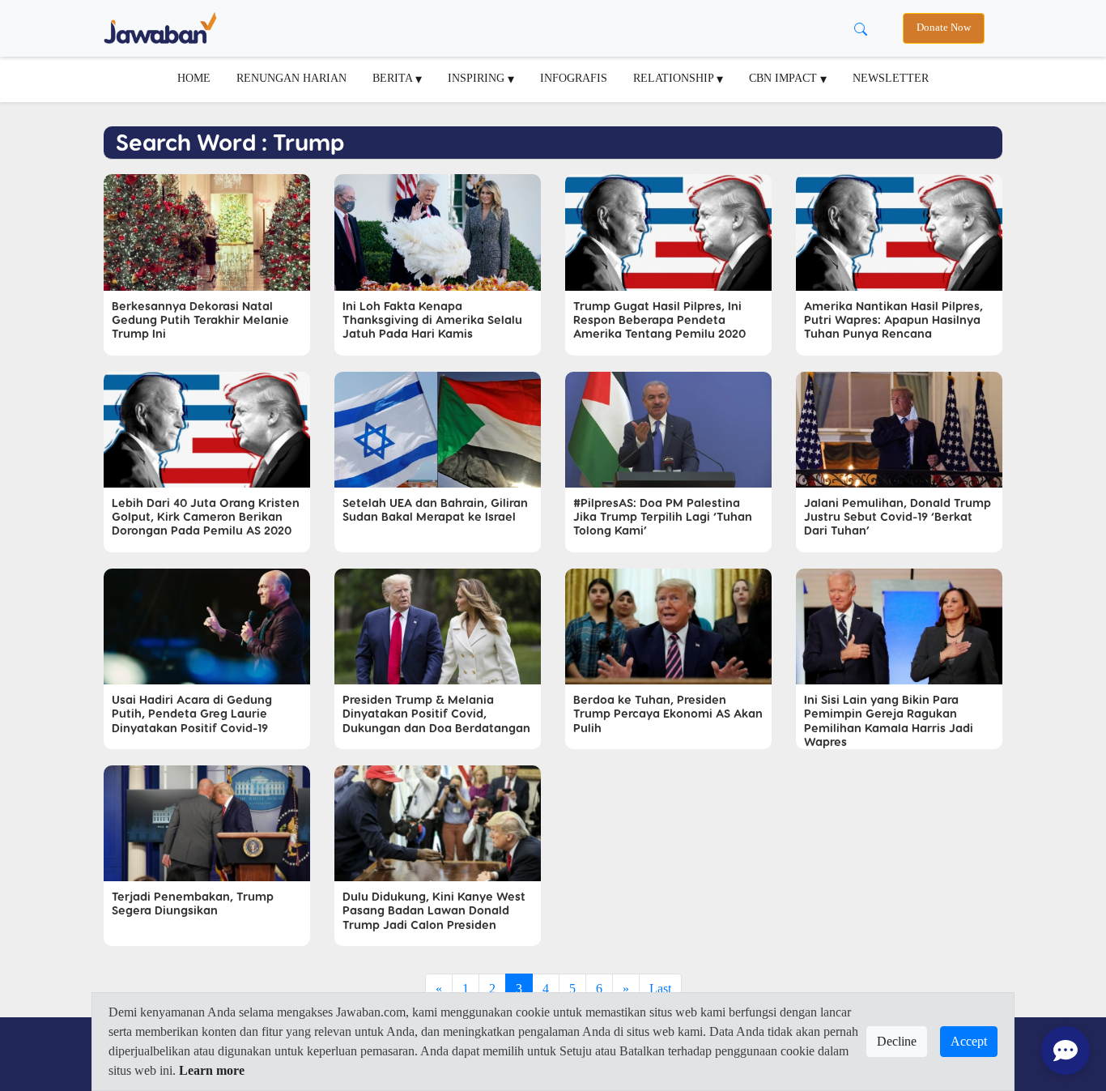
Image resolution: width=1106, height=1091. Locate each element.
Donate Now (944, 27)
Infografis (573, 77)
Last (660, 988)
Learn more (212, 1070)
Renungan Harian (291, 77)
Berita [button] (393, 77)
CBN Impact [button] (784, 77)
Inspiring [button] (478, 77)
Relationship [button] (675, 77)
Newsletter (891, 77)
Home (194, 77)
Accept (969, 1041)
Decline (897, 1041)
